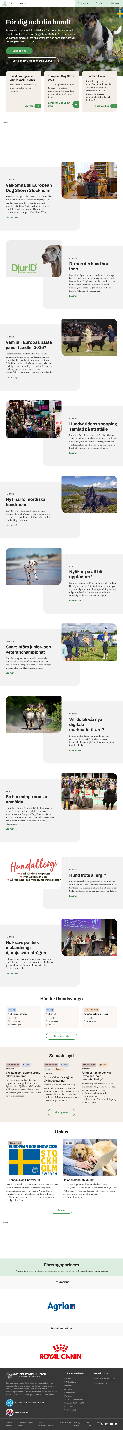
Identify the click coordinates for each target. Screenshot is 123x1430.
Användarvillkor (64, 1423)
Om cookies (89, 1424)
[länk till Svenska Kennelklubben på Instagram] (106, 1424)
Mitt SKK (67, 1378)
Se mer (61, 1210)
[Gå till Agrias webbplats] (61, 1306)
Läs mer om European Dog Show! (32, 60)
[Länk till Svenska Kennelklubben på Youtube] (111, 1424)
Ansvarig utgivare (76, 1424)
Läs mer (10, 217)
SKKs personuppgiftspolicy (46, 1424)
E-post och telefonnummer (105, 1378)
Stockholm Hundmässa (73, 1399)
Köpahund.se (69, 1392)
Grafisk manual (9, 1424)
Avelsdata (68, 1389)
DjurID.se (68, 1396)
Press (98, 1423)
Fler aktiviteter (61, 1036)
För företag (68, 1406)
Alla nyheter (61, 1112)
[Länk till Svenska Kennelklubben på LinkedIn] (116, 1424)
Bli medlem (19, 51)
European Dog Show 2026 (75, 1403)
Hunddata (68, 1385)
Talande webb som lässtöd (25, 1424)
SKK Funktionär (70, 1382)
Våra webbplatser (71, 1410)
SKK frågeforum (100, 1383)
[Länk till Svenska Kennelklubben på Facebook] (102, 1424)
